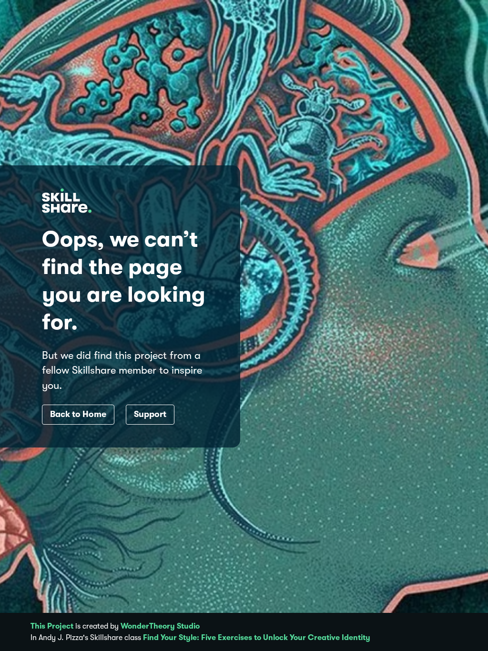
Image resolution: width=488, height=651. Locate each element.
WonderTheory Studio (160, 626)
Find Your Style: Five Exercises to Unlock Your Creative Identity (256, 637)
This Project (51, 626)
